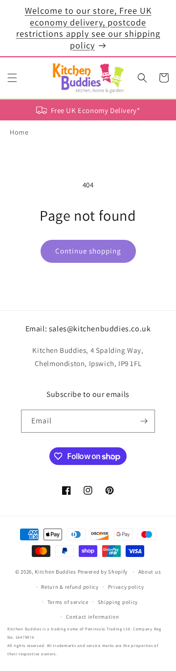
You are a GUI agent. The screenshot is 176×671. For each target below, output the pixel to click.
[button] (12, 78)
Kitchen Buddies (55, 571)
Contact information (92, 616)
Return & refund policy (69, 586)
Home (19, 132)
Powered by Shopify (103, 571)
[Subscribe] (143, 421)
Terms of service (67, 602)
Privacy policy (126, 586)
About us (149, 571)
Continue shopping (88, 250)
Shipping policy (118, 602)
